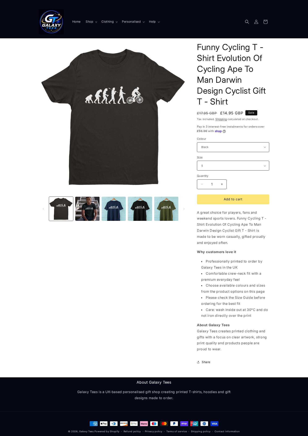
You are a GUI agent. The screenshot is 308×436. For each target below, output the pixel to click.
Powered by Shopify (106, 431)
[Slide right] (184, 208)
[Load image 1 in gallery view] (61, 209)
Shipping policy (201, 431)
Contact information (227, 431)
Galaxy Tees (86, 431)
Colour (201, 138)
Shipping (221, 119)
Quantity (202, 175)
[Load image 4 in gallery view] (87, 209)
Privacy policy (153, 431)
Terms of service (176, 431)
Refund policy (132, 431)
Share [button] (206, 362)
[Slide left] (43, 208)
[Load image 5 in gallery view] (114, 209)
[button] (91, 21)
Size (200, 157)
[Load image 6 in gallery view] (140, 209)
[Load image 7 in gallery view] (166, 209)
